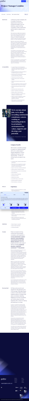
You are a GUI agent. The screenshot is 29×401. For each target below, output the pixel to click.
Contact (23, 1)
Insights (23, 382)
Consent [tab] (5, 194)
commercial (13, 247)
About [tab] (24, 194)
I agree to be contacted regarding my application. (20, 369)
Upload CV (12, 363)
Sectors (15, 378)
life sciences (21, 247)
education (13, 246)
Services (15, 379)
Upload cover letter (23, 363)
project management (16, 236)
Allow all (24, 207)
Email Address (13, 354)
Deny (5, 207)
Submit (26, 371)
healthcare (18, 246)
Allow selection (14, 207)
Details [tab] (14, 194)
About (22, 378)
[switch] (11, 204)
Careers (15, 382)
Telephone (22, 354)
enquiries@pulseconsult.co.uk (6, 383)
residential (21, 244)
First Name (12, 350)
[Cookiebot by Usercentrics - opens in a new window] (25, 192)
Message (12, 358)
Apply (26, 14)
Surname (22, 350)
